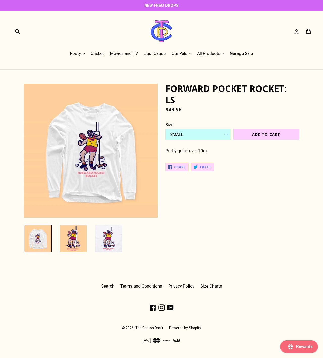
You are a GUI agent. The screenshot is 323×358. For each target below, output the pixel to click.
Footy (78, 53)
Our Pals (183, 53)
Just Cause (155, 53)
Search (107, 286)
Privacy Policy (181, 286)
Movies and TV (124, 53)
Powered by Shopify (185, 328)
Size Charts (211, 286)
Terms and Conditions (141, 286)
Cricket (97, 53)
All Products (211, 53)
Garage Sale (241, 53)
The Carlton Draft (149, 328)
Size (169, 124)
